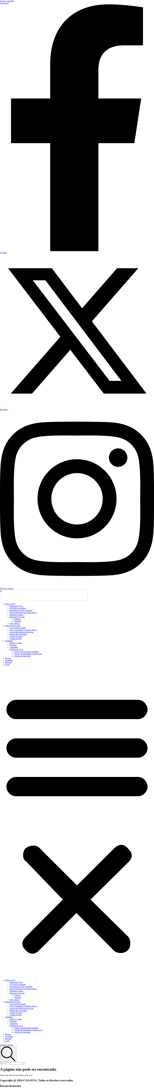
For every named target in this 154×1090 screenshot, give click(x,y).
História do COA (16, 606)
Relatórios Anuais (16, 615)
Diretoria (17, 621)
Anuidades (9, 660)
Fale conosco (15, 623)
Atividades (9, 641)
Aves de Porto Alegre (18, 628)
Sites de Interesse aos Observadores (23, 613)
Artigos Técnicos (16, 636)
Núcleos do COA (16, 649)
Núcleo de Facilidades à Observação (28, 654)
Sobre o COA (10, 604)
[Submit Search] (24, 1063)
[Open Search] (8, 1054)
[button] (77, 822)
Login (7, 665)
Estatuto (17, 619)
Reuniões (13, 645)
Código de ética (16, 639)
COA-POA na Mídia (18, 608)
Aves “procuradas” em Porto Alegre (23, 630)
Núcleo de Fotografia (22, 656)
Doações (8, 662)
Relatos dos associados (18, 634)
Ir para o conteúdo (7, 1)
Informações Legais (17, 617)
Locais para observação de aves (22, 632)
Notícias (8, 658)
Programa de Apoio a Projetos (21, 610)
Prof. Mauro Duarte (33, 1085)
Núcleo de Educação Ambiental (26, 652)
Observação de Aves (12, 626)
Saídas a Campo (16, 643)
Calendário (14, 647)
